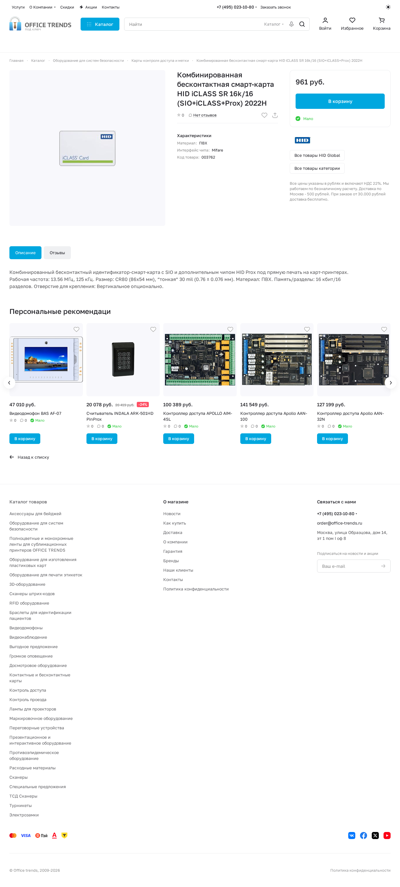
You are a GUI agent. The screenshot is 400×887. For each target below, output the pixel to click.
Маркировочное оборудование (41, 718)
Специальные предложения (37, 786)
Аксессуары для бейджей (35, 513)
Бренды (171, 560)
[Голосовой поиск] (291, 24)
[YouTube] (387, 835)
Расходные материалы (32, 767)
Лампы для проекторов (32, 708)
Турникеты (20, 805)
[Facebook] (363, 835)
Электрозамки (24, 814)
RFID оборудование (29, 602)
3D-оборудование (27, 584)
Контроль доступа (27, 690)
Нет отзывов (204, 115)
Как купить (174, 522)
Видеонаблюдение (28, 637)
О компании (175, 541)
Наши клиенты (178, 570)
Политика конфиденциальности (196, 588)
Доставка (172, 532)
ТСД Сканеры (23, 795)
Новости (172, 513)
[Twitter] (375, 835)
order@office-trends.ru (339, 522)
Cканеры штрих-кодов (32, 593)
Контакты (173, 579)
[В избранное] (264, 115)
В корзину (340, 101)
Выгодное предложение (33, 646)
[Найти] (302, 24)
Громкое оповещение (31, 655)
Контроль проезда (27, 699)
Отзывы (57, 252)
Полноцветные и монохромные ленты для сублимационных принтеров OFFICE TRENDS (41, 544)
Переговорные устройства (36, 727)
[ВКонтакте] (351, 835)
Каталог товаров (28, 501)
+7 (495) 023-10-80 (235, 6)
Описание (25, 252)
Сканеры (18, 777)
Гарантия (172, 551)
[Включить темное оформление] (388, 7)
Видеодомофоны (26, 627)
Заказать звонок (275, 7)
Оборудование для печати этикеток (45, 574)
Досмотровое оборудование (38, 665)
